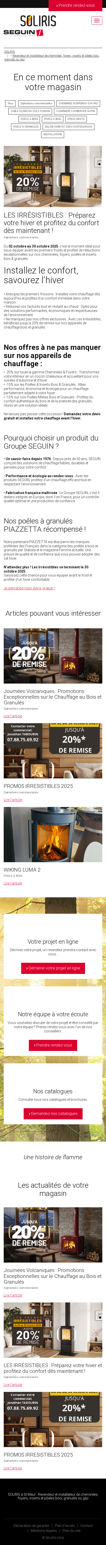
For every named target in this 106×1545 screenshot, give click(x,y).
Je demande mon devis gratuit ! (29, 588)
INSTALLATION (52, 134)
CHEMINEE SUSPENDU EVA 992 (78, 103)
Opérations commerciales (36, 103)
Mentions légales (44, 1531)
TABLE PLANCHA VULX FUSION (30, 111)
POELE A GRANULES (25, 126)
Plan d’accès (65, 1526)
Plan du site (71, 1531)
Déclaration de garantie (31, 1526)
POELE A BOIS (29, 119)
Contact (86, 1526)
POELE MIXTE (76, 119)
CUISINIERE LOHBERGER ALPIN (75, 111)
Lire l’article (13, 716)
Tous (10, 103)
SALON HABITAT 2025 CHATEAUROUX (68, 126)
